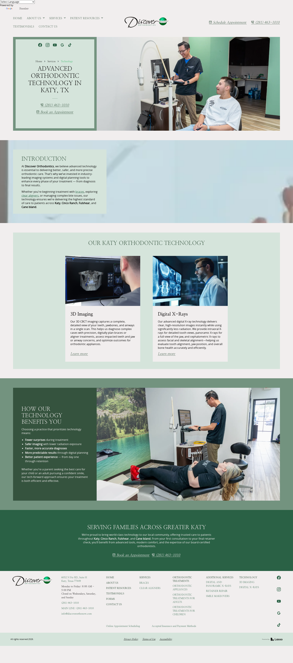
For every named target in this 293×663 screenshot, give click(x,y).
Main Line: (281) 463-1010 (77, 608)
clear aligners (30, 195)
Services (51, 61)
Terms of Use (148, 639)
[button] (36, 18)
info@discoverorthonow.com (76, 613)
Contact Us (114, 604)
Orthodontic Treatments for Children (184, 611)
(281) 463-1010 (70, 602)
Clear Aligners (149, 588)
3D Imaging (246, 582)
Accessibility (166, 639)
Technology (67, 61)
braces (79, 192)
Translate (23, 8)
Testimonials (115, 593)
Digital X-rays (249, 587)
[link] (146, 22)
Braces (144, 582)
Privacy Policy (131, 639)
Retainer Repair (216, 590)
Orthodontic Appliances (182, 587)
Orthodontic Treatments (182, 579)
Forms (110, 598)
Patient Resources (118, 588)
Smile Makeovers (217, 596)
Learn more (78, 354)
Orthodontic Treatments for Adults (184, 598)
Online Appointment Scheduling (123, 626)
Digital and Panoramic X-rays (218, 584)
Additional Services (219, 577)
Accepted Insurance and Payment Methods (174, 626)
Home (39, 61)
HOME (110, 577)
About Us (112, 582)
